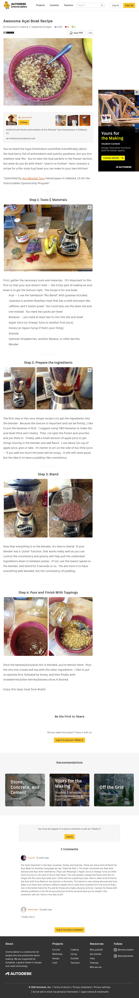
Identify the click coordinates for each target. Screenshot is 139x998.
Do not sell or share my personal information (55, 991)
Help (92, 958)
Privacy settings (102, 987)
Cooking (24, 27)
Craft (54, 962)
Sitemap (94, 962)
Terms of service (62, 987)
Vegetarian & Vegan (41, 27)
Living (74, 954)
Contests (54, 5)
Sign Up (129, 5)
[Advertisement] (118, 130)
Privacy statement (82, 987)
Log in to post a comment (69, 929)
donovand (11, 27)
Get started (95, 954)
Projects (40, 5)
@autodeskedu (125, 956)
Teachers (68, 5)
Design (55, 958)
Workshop (57, 954)
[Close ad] (136, 92)
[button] (90, 33)
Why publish (96, 949)
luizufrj (31, 857)
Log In (115, 5)
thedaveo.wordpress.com (22, 138)
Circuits (56, 949)
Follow (23, 122)
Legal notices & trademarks (95, 991)
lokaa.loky (33, 909)
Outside (75, 958)
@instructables (126, 949)
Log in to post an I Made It (69, 740)
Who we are (96, 967)
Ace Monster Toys (33, 178)
